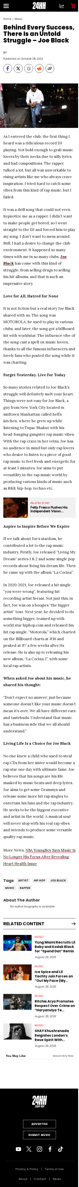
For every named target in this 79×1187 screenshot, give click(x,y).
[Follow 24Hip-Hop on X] (29, 1149)
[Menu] (8, 6)
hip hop (39, 880)
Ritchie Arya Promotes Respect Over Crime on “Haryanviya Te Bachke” (55, 1005)
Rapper (25, 888)
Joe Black (58, 880)
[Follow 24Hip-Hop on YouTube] (18, 1149)
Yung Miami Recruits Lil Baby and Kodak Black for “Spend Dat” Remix (55, 946)
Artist (23, 880)
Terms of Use (54, 1169)
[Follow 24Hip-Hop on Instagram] (39, 1149)
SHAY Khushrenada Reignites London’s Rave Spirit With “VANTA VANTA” (52, 1035)
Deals (57, 1179)
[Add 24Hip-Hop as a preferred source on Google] (28, 68)
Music (19, 19)
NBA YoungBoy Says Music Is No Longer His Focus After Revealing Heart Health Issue (39, 857)
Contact (40, 1179)
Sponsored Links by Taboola (63, 1056)
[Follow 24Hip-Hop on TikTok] (60, 1149)
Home (7, 19)
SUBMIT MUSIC (39, 1135)
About (22, 1179)
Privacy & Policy (26, 1169)
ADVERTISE (39, 1124)
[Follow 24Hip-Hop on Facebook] (50, 1149)
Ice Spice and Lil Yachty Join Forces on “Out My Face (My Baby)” (54, 976)
